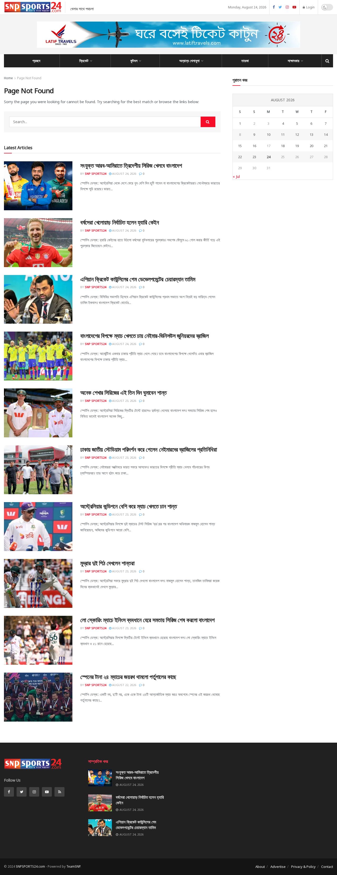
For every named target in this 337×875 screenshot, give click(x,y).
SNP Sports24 (95, 174)
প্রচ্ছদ (36, 60)
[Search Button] (208, 122)
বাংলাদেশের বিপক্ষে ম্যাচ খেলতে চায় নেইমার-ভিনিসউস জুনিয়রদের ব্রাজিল (144, 335)
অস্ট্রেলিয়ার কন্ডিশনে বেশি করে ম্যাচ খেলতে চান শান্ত (128, 506)
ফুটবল (133, 60)
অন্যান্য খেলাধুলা (189, 60)
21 (326, 145)
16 (254, 145)
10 (268, 134)
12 (297, 134)
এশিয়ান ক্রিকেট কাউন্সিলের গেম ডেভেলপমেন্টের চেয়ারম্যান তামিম (137, 279)
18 (283, 145)
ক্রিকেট (83, 60)
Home (8, 78)
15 (240, 145)
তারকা (245, 60)
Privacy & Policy (303, 866)
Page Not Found (29, 78)
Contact (327, 866)
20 (311, 145)
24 (268, 156)
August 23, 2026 (123, 401)
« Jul (236, 176)
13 (311, 134)
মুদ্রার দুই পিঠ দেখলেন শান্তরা (107, 563)
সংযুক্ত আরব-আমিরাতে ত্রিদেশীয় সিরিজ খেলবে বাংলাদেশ (131, 165)
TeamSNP (73, 866)
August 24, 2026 (123, 174)
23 (254, 156)
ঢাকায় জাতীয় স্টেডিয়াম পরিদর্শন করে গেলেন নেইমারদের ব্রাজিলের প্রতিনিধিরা (148, 449)
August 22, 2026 (123, 685)
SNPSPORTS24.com (30, 866)
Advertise (278, 866)
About (260, 866)
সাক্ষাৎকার (293, 60)
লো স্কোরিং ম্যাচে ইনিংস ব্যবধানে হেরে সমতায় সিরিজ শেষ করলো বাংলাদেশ (147, 620)
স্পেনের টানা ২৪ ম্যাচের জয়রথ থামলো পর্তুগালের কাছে (128, 677)
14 (326, 134)
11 (283, 134)
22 (240, 156)
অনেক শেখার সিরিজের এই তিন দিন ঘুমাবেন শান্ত (123, 392)
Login (310, 7)
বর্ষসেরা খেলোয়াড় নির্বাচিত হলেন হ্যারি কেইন (119, 222)
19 (297, 145)
